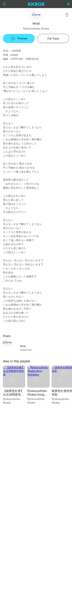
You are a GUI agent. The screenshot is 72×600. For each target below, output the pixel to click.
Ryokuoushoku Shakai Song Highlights (37, 394)
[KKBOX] (36, 4)
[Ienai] (36, 14)
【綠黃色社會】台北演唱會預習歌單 (13, 394)
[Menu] (4, 4)
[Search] (68, 4)
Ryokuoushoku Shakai (36, 28)
